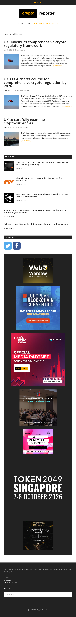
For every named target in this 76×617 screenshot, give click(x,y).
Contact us (7, 580)
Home (6, 34)
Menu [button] (39, 2)
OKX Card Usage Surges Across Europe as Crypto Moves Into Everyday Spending (42, 163)
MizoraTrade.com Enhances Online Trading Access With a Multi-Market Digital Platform (35, 211)
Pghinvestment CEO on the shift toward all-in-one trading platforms (37, 224)
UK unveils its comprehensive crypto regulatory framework (35, 44)
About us (7, 578)
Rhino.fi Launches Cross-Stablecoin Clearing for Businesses (39, 179)
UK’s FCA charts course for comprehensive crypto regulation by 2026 (35, 82)
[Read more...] (58, 66)
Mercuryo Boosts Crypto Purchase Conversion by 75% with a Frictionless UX (42, 195)
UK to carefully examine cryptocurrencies (24, 121)
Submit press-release (10, 582)
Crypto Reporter (38, 13)
